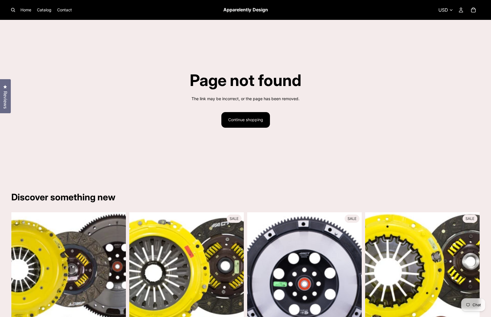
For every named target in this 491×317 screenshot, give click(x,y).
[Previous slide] (255, 284)
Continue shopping (245, 119)
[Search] (13, 10)
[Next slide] (353, 284)
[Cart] (473, 10)
